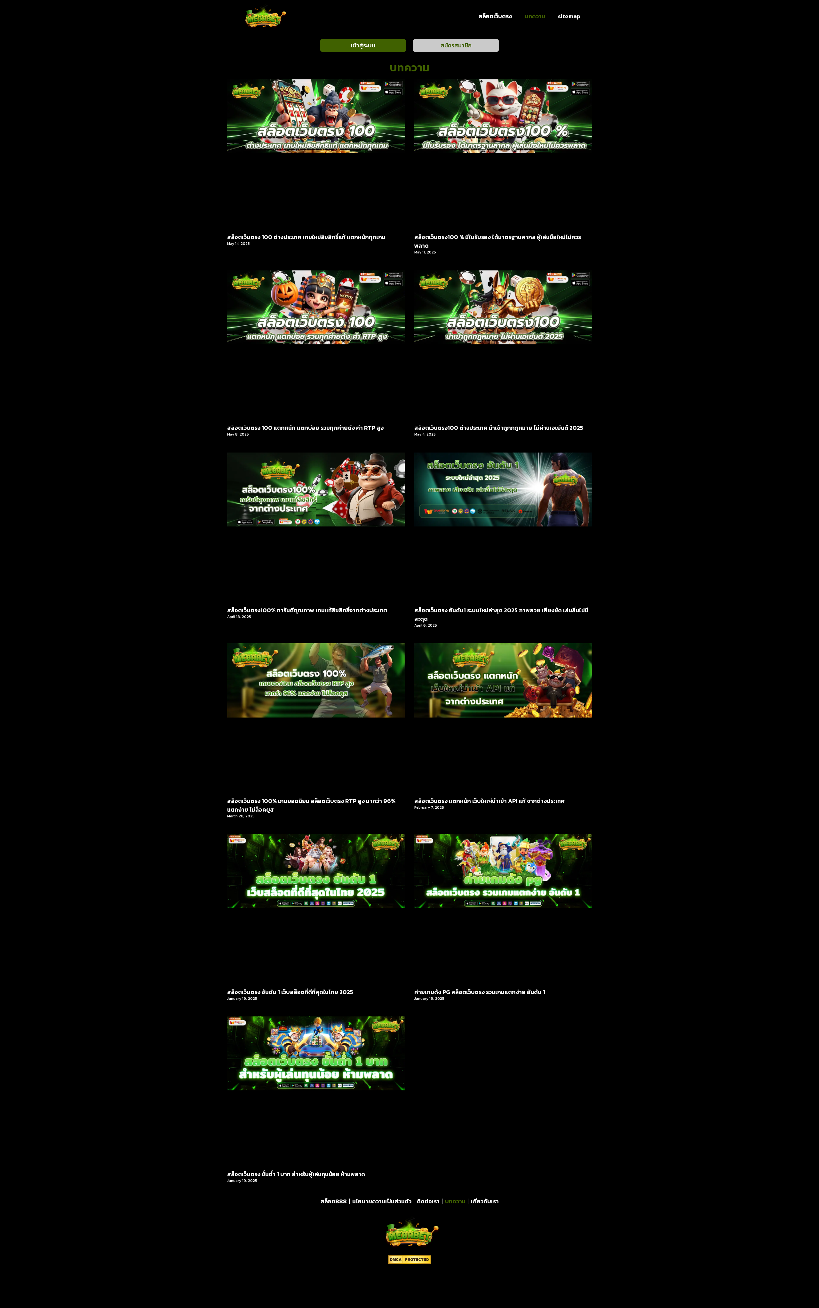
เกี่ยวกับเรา (485, 1201)
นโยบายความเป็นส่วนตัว (381, 1201)
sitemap (569, 16)
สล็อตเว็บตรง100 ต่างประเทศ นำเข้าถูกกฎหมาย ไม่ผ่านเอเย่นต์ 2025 (498, 427)
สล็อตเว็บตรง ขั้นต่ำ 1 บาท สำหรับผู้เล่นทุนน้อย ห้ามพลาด (296, 1174)
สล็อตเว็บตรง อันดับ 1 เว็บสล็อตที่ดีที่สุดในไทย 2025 (290, 992)
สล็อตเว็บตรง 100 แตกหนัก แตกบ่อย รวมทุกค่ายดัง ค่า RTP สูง (305, 427)
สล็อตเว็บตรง (495, 16)
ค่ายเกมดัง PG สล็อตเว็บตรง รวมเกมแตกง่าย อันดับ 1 (479, 992)
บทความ (535, 16)
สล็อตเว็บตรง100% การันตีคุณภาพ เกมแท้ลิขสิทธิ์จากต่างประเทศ (307, 610)
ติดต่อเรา (428, 1201)
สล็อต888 (334, 1201)
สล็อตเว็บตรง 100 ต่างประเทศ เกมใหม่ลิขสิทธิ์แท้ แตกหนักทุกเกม (306, 237)
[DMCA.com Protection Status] (409, 1262)
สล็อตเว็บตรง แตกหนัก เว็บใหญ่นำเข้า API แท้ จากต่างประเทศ (489, 801)
